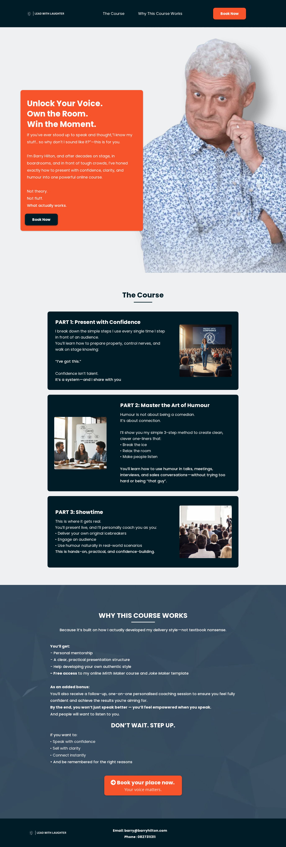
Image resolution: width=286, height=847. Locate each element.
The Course (113, 13)
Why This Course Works (160, 13)
